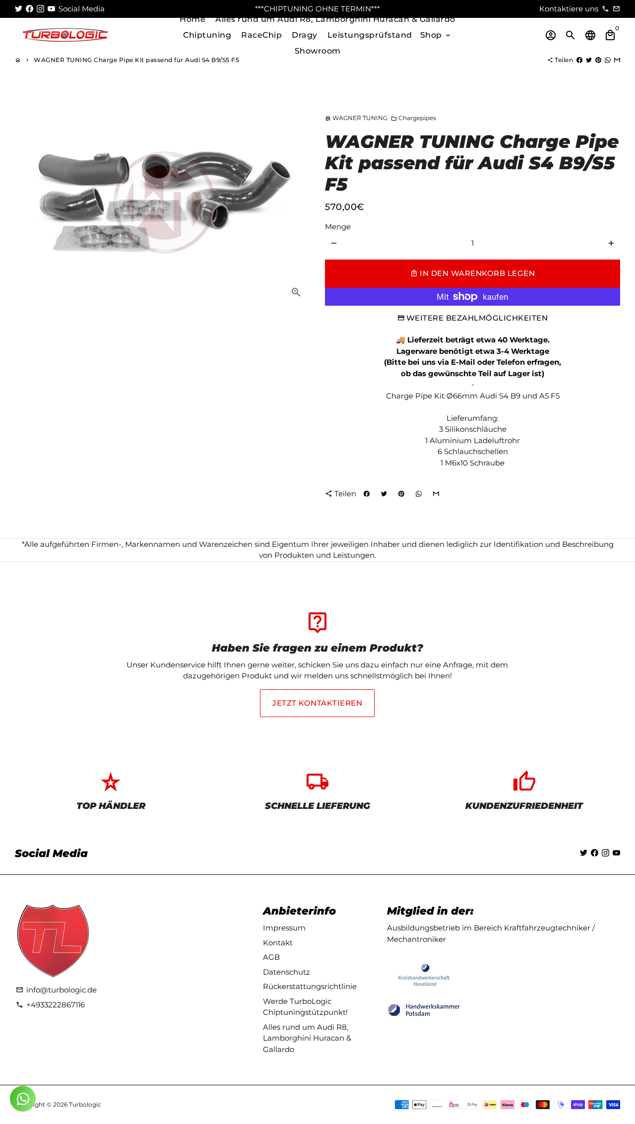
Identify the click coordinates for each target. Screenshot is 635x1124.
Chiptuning (207, 35)
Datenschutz (286, 972)
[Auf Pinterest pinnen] (598, 60)
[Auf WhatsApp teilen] (608, 60)
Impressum (284, 927)
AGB (271, 957)
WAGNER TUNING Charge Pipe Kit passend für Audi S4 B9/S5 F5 (136, 60)
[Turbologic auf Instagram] (40, 8)
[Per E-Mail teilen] (617, 60)
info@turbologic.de (56, 989)
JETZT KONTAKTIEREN (317, 703)
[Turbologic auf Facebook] (29, 8)
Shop (436, 35)
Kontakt (278, 942)
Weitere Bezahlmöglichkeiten (477, 318)
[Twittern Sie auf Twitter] (589, 60)
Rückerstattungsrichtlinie (310, 986)
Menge (338, 226)
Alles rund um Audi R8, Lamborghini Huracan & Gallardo (335, 19)
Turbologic (85, 1104)
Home (192, 19)
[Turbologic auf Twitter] (18, 8)
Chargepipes (413, 118)
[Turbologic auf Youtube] (51, 8)
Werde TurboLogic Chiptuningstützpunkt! (305, 1006)
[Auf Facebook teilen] (579, 60)
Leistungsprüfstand (369, 35)
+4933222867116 (50, 1004)
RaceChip (261, 35)
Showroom (318, 51)
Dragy (305, 35)
